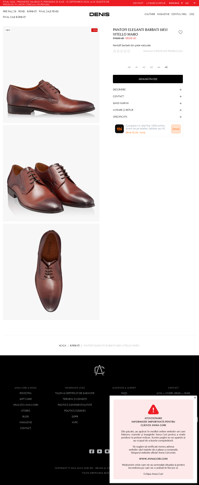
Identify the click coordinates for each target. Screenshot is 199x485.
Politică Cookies (75, 410)
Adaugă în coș (148, 79)
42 (144, 67)
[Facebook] (92, 454)
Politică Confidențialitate (75, 404)
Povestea (25, 393)
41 (136, 67)
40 (129, 67)
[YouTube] (99, 454)
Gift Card (26, 399)
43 (151, 67)
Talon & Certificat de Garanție (74, 393)
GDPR (75, 416)
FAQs (124, 393)
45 (166, 67)
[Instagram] (107, 454)
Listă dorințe (181, 32)
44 (158, 67)
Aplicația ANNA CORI (25, 404)
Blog (25, 416)
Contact (25, 428)
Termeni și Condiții (75, 399)
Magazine (25, 422)
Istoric (25, 410)
